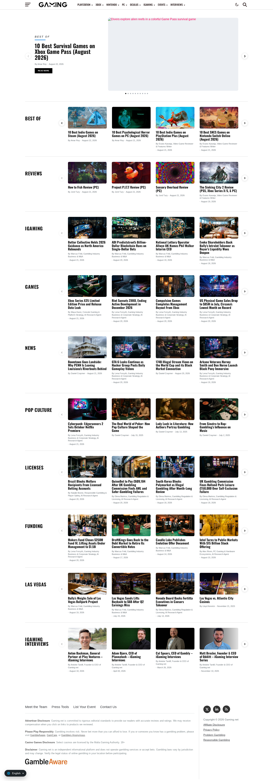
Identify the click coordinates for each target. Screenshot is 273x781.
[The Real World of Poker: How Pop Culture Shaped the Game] (131, 409)
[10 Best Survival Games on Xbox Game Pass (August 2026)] (173, 54)
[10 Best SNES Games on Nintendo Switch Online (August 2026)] (219, 118)
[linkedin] (216, 709)
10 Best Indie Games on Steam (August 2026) (83, 134)
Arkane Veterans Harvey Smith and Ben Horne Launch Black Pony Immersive (219, 365)
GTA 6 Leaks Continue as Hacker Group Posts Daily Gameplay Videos (128, 365)
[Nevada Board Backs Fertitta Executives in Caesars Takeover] (175, 584)
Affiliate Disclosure (214, 724)
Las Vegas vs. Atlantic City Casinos (216, 600)
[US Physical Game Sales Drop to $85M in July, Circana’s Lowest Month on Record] (219, 286)
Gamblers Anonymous (73, 735)
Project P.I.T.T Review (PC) (129, 187)
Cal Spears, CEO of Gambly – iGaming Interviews (174, 655)
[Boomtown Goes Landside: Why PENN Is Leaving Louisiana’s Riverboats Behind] (87, 347)
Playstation (83, 4)
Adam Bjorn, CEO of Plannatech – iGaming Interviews (126, 656)
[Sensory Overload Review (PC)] (175, 173)
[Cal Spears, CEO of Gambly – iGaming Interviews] (175, 639)
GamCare (52, 735)
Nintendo (111, 4)
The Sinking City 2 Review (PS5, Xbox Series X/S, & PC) (218, 189)
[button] (245, 4)
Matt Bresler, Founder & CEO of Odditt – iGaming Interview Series (219, 656)
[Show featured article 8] (142, 93)
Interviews (176, 4)
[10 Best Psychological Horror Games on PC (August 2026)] (131, 118)
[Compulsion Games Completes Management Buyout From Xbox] (175, 286)
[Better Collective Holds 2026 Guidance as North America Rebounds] (87, 228)
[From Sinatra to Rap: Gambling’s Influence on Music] (219, 409)
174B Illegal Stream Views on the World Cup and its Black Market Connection (174, 365)
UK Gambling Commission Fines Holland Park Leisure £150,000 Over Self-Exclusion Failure (219, 486)
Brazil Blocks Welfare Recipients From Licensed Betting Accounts (84, 484)
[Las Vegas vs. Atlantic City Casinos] (219, 584)
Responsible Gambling (216, 739)
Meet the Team (36, 707)
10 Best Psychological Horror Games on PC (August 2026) (131, 134)
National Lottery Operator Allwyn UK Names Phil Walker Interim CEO (175, 245)
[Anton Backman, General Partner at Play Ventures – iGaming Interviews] (87, 639)
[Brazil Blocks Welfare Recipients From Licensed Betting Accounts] (87, 467)
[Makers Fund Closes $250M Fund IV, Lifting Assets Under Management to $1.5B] (87, 525)
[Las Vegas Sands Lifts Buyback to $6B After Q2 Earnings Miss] (131, 584)
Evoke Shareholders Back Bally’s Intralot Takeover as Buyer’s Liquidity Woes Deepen (217, 247)
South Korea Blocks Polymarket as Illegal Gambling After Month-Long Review (174, 486)
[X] (207, 709)
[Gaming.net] (53, 4)
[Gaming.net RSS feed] (226, 709)
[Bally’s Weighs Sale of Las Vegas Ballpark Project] (87, 584)
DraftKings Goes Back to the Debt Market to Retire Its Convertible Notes (130, 543)
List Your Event (84, 707)
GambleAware (37, 735)
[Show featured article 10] (147, 93)
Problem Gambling (214, 734)
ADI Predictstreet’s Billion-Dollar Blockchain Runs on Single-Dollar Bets (129, 245)
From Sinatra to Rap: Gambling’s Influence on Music (215, 427)
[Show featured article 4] (133, 93)
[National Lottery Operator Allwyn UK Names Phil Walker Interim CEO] (175, 228)
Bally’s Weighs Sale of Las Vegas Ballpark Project (84, 600)
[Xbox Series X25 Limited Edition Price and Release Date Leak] (87, 286)
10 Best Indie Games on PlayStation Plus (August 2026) (172, 135)
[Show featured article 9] (145, 93)
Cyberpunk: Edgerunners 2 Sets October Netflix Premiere (85, 427)
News (30, 347)
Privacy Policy (211, 729)
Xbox (98, 4)
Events (161, 4)
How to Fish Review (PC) (83, 187)
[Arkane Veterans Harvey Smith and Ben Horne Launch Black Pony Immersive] (219, 347)
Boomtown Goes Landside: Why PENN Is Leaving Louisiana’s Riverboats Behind (87, 365)
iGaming (148, 4)
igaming (34, 228)
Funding (34, 525)
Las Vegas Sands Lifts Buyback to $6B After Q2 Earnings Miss (128, 601)
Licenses (34, 467)
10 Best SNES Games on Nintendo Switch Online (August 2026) (215, 135)
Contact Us (108, 707)
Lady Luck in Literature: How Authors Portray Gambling (174, 425)
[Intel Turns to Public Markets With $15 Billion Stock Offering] (219, 525)
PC (123, 4)
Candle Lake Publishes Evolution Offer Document (172, 541)
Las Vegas (35, 584)
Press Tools (60, 707)
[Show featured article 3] (130, 93)
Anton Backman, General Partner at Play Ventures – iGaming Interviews (85, 656)
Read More (43, 71)
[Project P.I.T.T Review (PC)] (131, 173)
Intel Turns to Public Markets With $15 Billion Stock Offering (219, 543)
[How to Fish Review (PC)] (87, 173)
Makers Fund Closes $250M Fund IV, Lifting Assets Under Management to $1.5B (86, 543)
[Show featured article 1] (125, 93)
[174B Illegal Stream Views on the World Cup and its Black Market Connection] (175, 347)
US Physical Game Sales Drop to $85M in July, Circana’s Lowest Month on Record (219, 304)
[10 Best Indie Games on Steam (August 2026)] (87, 118)
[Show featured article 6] (137, 93)
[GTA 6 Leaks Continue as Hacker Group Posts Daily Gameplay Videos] (131, 347)
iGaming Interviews (36, 641)
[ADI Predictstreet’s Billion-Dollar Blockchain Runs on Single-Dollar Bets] (131, 228)
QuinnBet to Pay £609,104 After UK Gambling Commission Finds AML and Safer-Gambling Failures (129, 486)
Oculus (134, 4)
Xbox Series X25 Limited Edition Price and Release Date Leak (84, 304)
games (32, 286)
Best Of (42, 36)
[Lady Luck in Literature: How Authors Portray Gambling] (175, 409)
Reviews (33, 173)
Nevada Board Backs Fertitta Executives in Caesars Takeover (174, 601)
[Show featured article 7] (140, 93)
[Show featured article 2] (128, 93)
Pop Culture (38, 409)
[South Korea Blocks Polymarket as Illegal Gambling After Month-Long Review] (175, 467)
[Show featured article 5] (135, 93)
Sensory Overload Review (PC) (172, 189)
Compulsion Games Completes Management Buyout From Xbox (171, 304)
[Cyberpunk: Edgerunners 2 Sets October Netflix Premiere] (87, 409)
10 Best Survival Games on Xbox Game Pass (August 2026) (65, 51)
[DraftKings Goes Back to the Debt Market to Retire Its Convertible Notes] (131, 525)
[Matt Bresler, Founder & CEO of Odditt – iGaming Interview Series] (219, 639)
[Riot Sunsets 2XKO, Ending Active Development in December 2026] (131, 286)
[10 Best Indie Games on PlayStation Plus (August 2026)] (175, 118)
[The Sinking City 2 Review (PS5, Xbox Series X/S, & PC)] (219, 173)
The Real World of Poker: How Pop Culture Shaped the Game (131, 427)
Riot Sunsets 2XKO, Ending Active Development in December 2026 (129, 304)
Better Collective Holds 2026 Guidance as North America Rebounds (86, 245)
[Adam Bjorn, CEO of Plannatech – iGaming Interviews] (131, 639)
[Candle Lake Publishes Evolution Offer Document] (175, 525)
